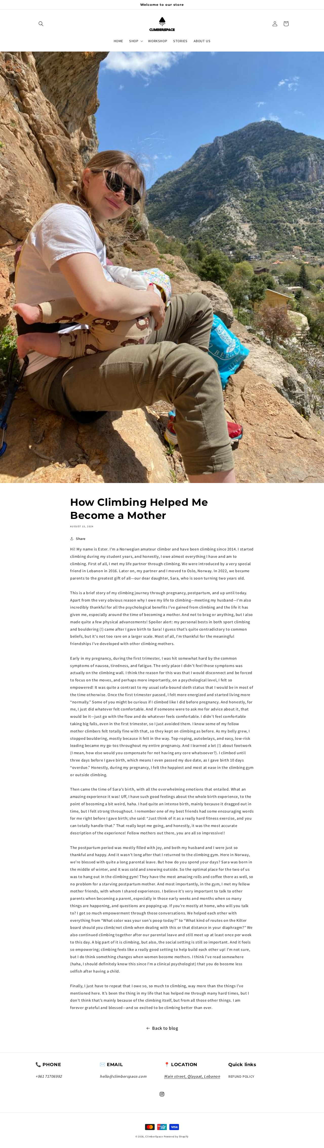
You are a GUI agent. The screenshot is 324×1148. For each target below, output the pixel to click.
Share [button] (81, 538)
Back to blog (165, 1028)
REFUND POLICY (241, 1076)
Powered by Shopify (176, 1136)
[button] (41, 23)
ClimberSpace (154, 1136)
